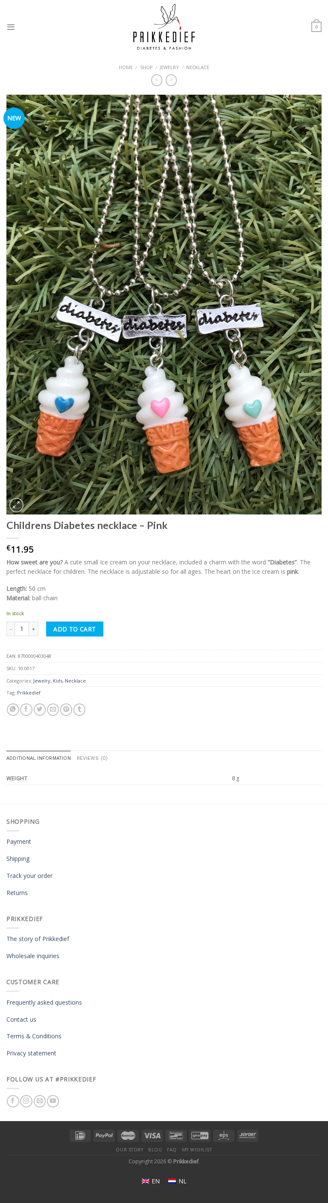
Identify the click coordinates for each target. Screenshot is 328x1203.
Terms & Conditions (34, 1036)
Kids (57, 680)
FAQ (172, 1150)
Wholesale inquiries (32, 956)
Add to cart (74, 629)
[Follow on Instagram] (26, 1101)
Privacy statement (31, 1053)
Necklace (197, 67)
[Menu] (10, 26)
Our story (129, 1150)
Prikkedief (29, 692)
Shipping (17, 858)
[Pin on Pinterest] (66, 709)
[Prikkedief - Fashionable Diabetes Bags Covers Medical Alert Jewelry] (164, 27)
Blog (155, 1150)
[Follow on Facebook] (13, 1101)
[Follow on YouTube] (53, 1101)
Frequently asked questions (44, 1002)
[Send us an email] (40, 1101)
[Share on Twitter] (40, 709)
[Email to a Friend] (53, 709)
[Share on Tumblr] (79, 709)
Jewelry (169, 67)
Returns (17, 893)
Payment (18, 841)
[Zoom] (16, 505)
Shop (146, 67)
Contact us (21, 1019)
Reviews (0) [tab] (92, 758)
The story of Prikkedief (37, 939)
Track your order (29, 876)
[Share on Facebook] (26, 709)
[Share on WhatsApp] (13, 709)
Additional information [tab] (38, 758)
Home (126, 67)
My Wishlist (197, 1150)
